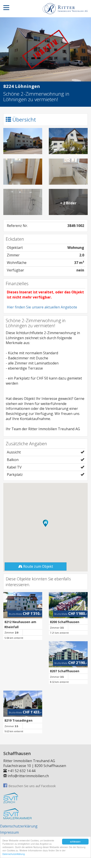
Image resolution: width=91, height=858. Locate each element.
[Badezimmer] (22, 202)
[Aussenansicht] (22, 141)
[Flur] (22, 172)
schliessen (75, 841)
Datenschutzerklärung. (13, 854)
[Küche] (68, 172)
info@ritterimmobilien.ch (28, 775)
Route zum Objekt (37, 566)
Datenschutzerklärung (19, 826)
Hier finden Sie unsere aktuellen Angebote (42, 307)
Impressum (9, 832)
